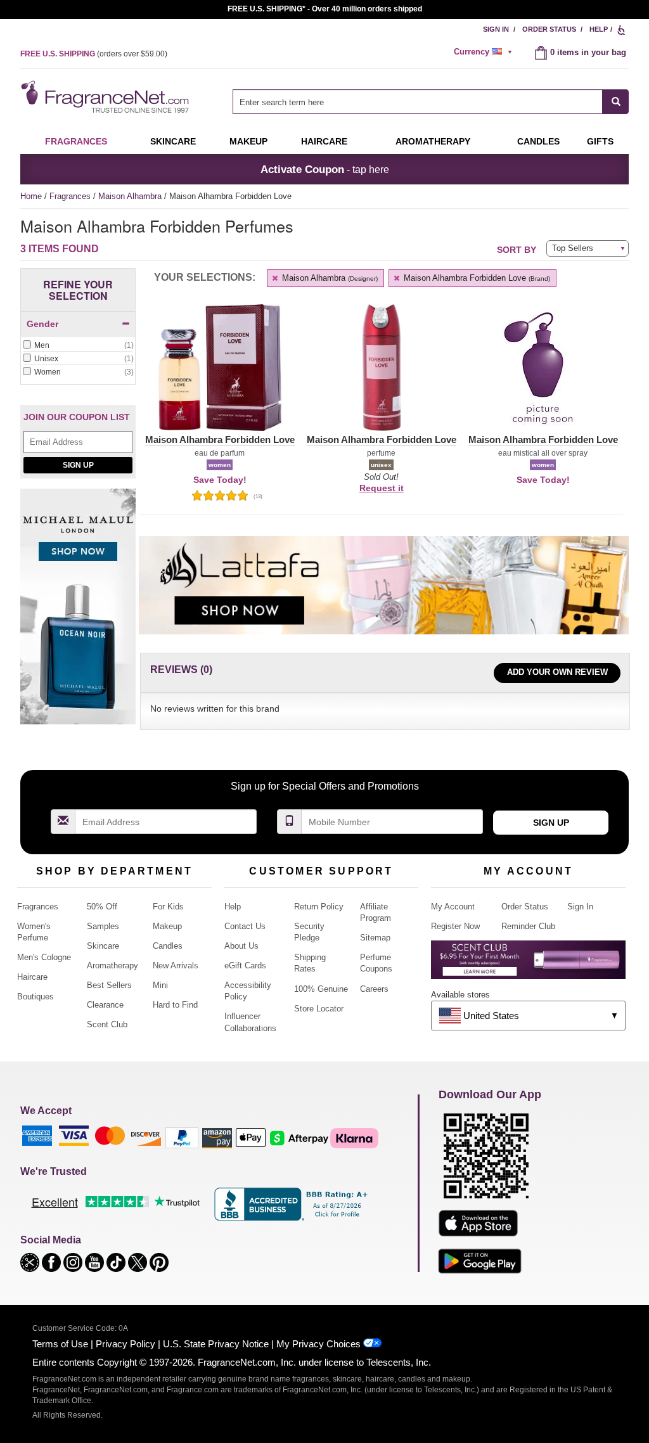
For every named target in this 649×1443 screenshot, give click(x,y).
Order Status (549, 29)
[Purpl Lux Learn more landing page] (528, 964)
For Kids (168, 906)
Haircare (324, 141)
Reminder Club (528, 926)
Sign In (496, 29)
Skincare (173, 141)
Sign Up (78, 465)
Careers (374, 989)
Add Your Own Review (557, 672)
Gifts (600, 141)
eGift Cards (245, 965)
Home (31, 196)
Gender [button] (42, 324)
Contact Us (245, 926)
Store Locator (319, 1008)
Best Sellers (109, 985)
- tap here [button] (324, 169)
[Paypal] (181, 1137)
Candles (168, 946)
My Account (453, 906)
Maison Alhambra (131, 196)
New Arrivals (175, 965)
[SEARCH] (616, 101)
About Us (241, 946)
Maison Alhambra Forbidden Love (475, 278)
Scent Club (107, 1024)
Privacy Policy (125, 1343)
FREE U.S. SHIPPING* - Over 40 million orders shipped (325, 8)
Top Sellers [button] (572, 248)
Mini (160, 985)
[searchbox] (418, 101)
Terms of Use (60, 1343)
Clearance (105, 1005)
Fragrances (76, 141)
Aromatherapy (112, 965)
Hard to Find (175, 1005)
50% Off (102, 906)
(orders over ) (93, 53)
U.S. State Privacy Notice (216, 1343)
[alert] (485, 52)
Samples (103, 926)
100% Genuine (321, 989)
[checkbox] (77, 346)
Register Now (455, 926)
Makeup (248, 141)
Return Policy (319, 906)
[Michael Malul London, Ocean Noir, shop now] (78, 613)
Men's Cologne (44, 957)
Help (598, 29)
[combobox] (431, 101)
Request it (381, 488)
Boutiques (35, 996)
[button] (219, 375)
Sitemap (375, 937)
